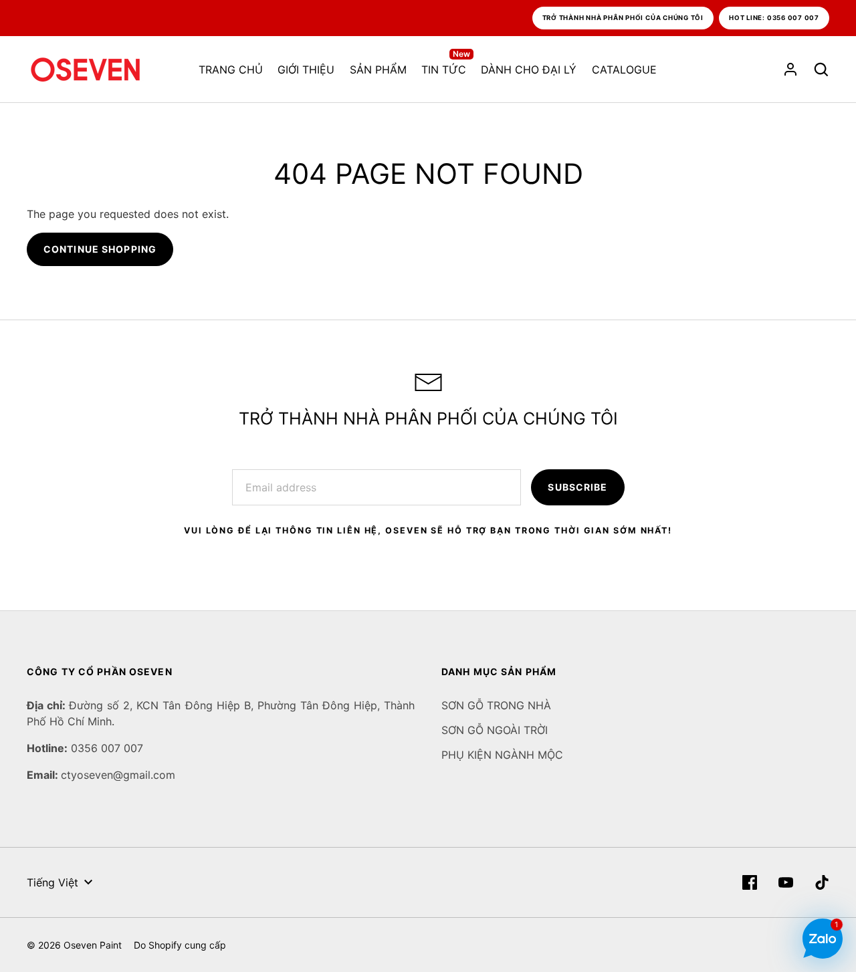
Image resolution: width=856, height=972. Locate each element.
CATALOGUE (624, 69)
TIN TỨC (445, 69)
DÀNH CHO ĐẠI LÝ (528, 69)
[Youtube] (785, 882)
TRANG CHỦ (231, 69)
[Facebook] (749, 882)
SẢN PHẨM (378, 69)
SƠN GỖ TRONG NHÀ (496, 705)
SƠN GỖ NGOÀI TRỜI (494, 730)
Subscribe (577, 487)
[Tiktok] (822, 882)
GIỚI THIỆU (306, 69)
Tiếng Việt (52, 882)
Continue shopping (99, 249)
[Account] (790, 69)
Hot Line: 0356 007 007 (774, 17)
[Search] (821, 69)
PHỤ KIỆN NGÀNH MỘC (502, 754)
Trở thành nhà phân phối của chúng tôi (623, 17)
